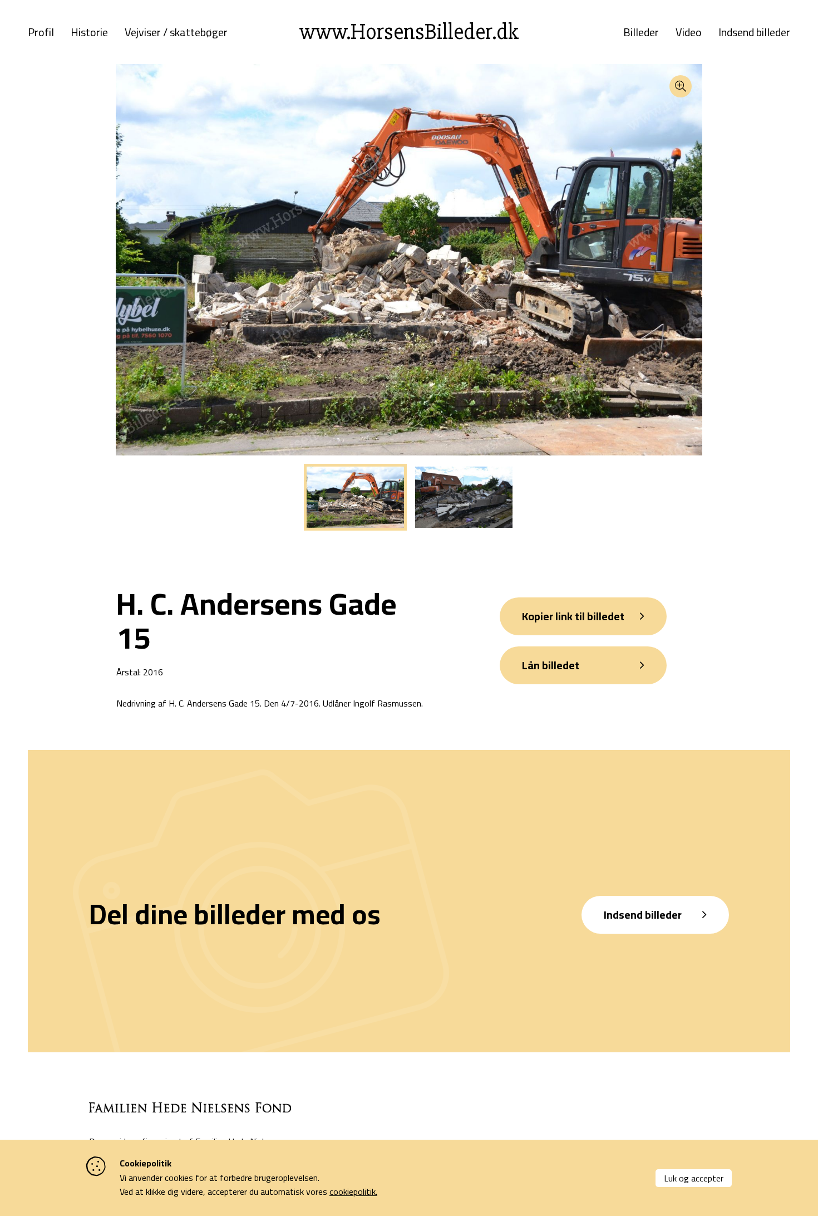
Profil (41, 32)
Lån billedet (550, 665)
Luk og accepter (693, 1178)
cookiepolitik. (353, 1191)
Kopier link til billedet (573, 616)
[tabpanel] (355, 497)
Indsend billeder (754, 32)
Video (689, 32)
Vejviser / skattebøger (176, 32)
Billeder (641, 32)
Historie (89, 32)
